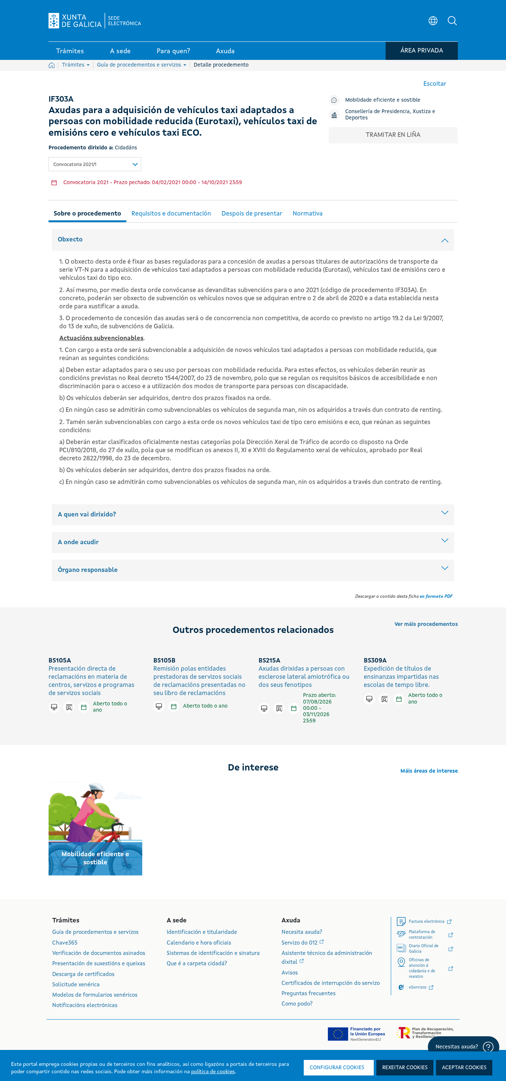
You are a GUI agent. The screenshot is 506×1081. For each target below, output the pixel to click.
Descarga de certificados (83, 974)
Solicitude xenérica (76, 985)
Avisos (290, 973)
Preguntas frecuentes (309, 994)
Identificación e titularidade (202, 932)
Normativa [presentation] (308, 214)
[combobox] (95, 164)
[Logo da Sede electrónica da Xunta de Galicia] (95, 21)
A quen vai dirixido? (87, 515)
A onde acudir (78, 542)
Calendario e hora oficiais (199, 943)
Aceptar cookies (464, 1067)
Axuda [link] (225, 51)
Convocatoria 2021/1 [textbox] (74, 164)
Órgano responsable (88, 570)
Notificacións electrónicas (84, 1006)
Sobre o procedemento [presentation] (87, 214)
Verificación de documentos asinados (98, 953)
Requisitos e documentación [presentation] (171, 214)
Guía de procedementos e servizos (140, 65)
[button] (452, 20)
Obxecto (70, 240)
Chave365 (64, 943)
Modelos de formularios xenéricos (94, 995)
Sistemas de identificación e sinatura (213, 953)
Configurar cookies (337, 1067)
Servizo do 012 (300, 943)
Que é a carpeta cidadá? (197, 964)
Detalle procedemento (221, 65)
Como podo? (297, 1004)
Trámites (74, 65)
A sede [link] (120, 51)
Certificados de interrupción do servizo (331, 983)
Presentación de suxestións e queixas (98, 964)
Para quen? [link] (173, 51)
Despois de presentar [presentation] (252, 214)
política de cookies (213, 1071)
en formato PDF (436, 596)
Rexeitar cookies (404, 1067)
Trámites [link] (70, 51)
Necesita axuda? (302, 932)
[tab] (87, 212)
